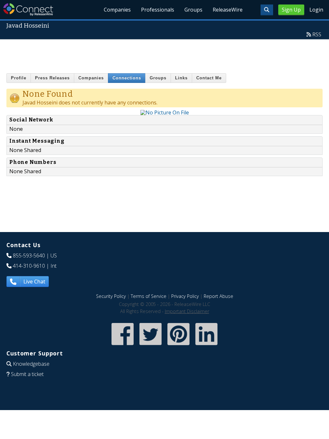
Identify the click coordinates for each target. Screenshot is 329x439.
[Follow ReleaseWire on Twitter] (150, 346)
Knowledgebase (31, 363)
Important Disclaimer (187, 311)
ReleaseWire (228, 9)
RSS (316, 34)
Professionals (157, 9)
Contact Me (209, 78)
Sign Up (291, 9)
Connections (126, 78)
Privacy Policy (185, 296)
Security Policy (111, 296)
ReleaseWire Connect (28, 9)
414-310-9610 (29, 265)
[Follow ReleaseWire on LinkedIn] (206, 346)
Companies (117, 9)
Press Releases (52, 78)
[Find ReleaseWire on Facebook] (122, 346)
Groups (193, 9)
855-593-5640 (29, 255)
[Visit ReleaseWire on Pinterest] (178, 346)
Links (181, 78)
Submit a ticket (27, 374)
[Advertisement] (164, 54)
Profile (18, 78)
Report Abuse (218, 296)
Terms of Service (148, 296)
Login (316, 9)
